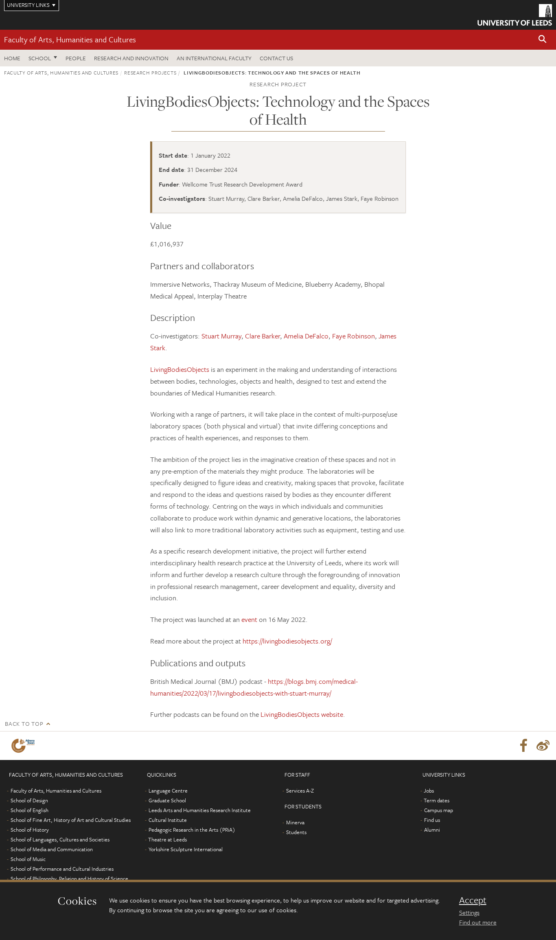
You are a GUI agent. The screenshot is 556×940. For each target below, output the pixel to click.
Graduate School (167, 800)
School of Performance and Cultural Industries (62, 869)
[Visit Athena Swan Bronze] (25, 746)
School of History (30, 830)
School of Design (29, 800)
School (39, 58)
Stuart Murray (221, 336)
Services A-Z (300, 790)
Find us (432, 820)
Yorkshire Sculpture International (186, 849)
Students (296, 832)
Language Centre (168, 790)
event (250, 619)
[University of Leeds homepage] (514, 15)
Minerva (295, 822)
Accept (472, 900)
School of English (29, 810)
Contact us (276, 58)
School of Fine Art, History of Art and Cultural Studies (71, 820)
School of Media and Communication (52, 849)
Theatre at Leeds (167, 839)
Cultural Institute (168, 820)
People (76, 58)
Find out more (478, 922)
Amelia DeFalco (306, 336)
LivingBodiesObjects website (301, 714)
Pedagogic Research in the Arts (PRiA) (192, 830)
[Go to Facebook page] (523, 745)
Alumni (432, 830)
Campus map (438, 810)
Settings (469, 912)
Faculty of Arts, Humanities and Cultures (70, 39)
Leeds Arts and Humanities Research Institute (200, 810)
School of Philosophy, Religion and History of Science (69, 878)
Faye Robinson (353, 336)
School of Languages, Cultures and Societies (60, 839)
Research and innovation (131, 58)
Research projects (150, 72)
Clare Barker (262, 336)
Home (12, 58)
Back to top (24, 723)
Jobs (429, 790)
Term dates (436, 800)
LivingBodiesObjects (179, 369)
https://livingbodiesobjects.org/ (287, 641)
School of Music (28, 859)
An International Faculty (214, 58)
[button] (542, 39)
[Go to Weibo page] (542, 745)
